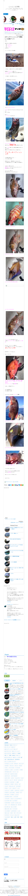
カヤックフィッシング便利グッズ (16, 688)
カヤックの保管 (13, 729)
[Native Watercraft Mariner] (6, 720)
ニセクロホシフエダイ (8, 796)
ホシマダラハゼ (7, 806)
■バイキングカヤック (8, 757)
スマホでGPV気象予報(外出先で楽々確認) (17, 684)
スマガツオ (6, 792)
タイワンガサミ (12, 792)
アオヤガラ (6, 765)
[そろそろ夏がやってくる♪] (6, 702)
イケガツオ (6, 769)
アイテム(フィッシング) (9, 763)
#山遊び (19, 753)
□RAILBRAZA (17, 759)
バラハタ (11, 798)
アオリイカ (11, 765)
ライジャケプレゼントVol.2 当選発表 (16, 724)
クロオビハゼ (7, 784)
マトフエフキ (15, 808)
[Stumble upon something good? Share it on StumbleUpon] (14, 485)
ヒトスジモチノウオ (8, 800)
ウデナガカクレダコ (8, 771)
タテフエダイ (7, 794)
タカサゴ (17, 792)
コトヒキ (6, 786)
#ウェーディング (7, 747)
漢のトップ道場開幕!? (14, 735)
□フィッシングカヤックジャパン (10, 761)
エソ (17, 771)
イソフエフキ (16, 769)
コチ (19, 784)
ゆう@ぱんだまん (10, 604)
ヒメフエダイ (15, 800)
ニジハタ (16, 794)
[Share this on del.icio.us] (17, 485)
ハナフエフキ (15, 796)
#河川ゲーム (14, 753)
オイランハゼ (7, 773)
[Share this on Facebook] (9, 485)
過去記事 (14, 680)
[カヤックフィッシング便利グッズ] (6, 691)
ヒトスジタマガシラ (18, 798)
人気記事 (7, 680)
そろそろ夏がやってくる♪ (15, 700)
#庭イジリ (6, 755)
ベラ (9, 804)
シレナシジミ (7, 790)
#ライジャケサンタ (8, 753)
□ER (5, 759)
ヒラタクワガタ (7, 802)
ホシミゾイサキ (13, 806)
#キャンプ (15, 749)
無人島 (6, 819)
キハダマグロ (12, 782)
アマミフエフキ (11, 767)
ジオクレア (14, 788)
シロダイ (11, 790)
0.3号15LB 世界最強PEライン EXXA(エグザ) (16, 695)
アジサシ (6, 767)
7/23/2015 (9, 601)
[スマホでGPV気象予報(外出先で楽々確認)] (6, 685)
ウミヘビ (14, 771)
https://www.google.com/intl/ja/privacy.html (14, 895)
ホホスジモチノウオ (8, 808)
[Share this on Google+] (12, 485)
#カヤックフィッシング (9, 749)
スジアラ (21, 790)
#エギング (13, 747)
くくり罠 (16, 782)
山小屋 (15, 817)
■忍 (21, 757)
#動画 (10, 755)
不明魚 (21, 817)
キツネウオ (6, 782)
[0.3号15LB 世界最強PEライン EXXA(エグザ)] (6, 697)
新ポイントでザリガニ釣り (15, 706)
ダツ (21, 792)
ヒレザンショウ (18, 802)
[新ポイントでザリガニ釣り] (6, 708)
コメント (20, 680)
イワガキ (21, 769)
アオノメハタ (21, 763)
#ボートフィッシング (15, 751)
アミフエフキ (17, 767)
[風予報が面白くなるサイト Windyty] (6, 714)
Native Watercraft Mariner (15, 717)
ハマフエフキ (7, 798)
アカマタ (20, 765)
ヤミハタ (6, 33)
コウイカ (16, 784)
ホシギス (19, 804)
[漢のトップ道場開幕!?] (6, 737)
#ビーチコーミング (8, 751)
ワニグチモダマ (7, 817)
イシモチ (11, 769)
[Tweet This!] (10, 485)
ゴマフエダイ (18, 786)
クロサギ (11, 784)
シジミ (18, 788)
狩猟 (18, 817)
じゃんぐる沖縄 (14, 7)
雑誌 (12, 817)
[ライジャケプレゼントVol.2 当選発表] (6, 726)
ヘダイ (6, 804)
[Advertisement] (14, 502)
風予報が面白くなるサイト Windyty (17, 712)
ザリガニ (6, 788)
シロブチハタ (17, 790)
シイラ (10, 788)
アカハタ (16, 765)
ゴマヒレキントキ (12, 786)
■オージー (18, 755)
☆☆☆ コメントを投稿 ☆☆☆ (12, 619)
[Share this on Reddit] (21, 485)
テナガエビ (12, 794)
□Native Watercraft (10, 759)
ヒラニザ (12, 802)
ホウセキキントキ (14, 804)
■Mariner (13, 755)
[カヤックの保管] (6, 731)
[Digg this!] (16, 485)
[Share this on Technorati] (22, 485)
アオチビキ (16, 763)
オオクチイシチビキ (13, 773)
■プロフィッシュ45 (16, 757)
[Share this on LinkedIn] (19, 485)
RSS (4, 1)
